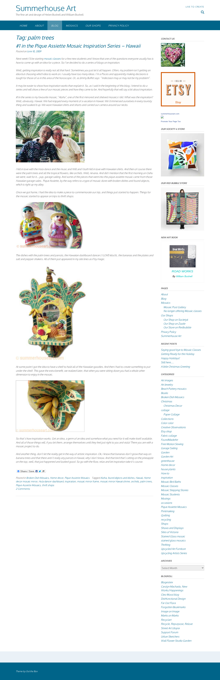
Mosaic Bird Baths (171, 481)
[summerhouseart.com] (162, 117)
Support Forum (169, 632)
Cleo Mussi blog (170, 594)
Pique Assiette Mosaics (77, 477)
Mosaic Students (170, 494)
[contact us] (173, 65)
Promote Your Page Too (171, 121)
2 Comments (23, 488)
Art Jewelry (167, 384)
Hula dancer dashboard (51, 481)
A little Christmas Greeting (175, 366)
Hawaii (139, 477)
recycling (166, 519)
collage (165, 410)
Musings (165, 498)
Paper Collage (171, 414)
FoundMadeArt (169, 439)
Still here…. (167, 362)
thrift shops (48, 485)
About (39, 25)
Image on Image (170, 611)
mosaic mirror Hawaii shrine (115, 481)
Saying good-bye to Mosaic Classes (181, 349)
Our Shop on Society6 (175, 319)
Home (23, 25)
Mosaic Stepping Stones (174, 490)
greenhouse (167, 460)
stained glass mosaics (173, 540)
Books (164, 393)
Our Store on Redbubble (177, 327)
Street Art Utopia (170, 628)
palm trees (146, 481)
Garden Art (167, 456)
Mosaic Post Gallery (174, 307)
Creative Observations (173, 427)
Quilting (165, 515)
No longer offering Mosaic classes (182, 311)
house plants (168, 469)
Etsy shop (166, 431)
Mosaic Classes (169, 486)
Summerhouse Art (46, 8)
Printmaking (167, 511)
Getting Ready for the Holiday (177, 354)
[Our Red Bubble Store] (182, 229)
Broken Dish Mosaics (37, 477)
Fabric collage (169, 435)
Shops (164, 523)
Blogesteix (167, 582)
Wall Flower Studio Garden (176, 640)
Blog (54, 25)
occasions (166, 502)
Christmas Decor (172, 405)
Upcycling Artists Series (174, 553)
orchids (135, 481)
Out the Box (31, 671)
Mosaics (72, 25)
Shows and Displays (172, 528)
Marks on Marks (170, 615)
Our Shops (93, 25)
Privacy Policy (118, 25)
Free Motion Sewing (172, 444)
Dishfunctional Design (173, 598)
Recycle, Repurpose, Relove (176, 624)
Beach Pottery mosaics (173, 388)
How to (165, 473)
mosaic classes (52, 58)
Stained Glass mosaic (173, 536)
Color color (167, 423)
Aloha (103, 477)
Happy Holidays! (170, 358)
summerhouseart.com (170, 114)
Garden (165, 452)
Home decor (56, 477)
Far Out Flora (168, 603)
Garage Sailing (169, 448)
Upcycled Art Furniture (173, 549)
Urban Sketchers (170, 636)
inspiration (70, 481)
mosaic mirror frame (88, 481)
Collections (167, 419)
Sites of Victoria (169, 532)
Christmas (166, 401)
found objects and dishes (121, 477)
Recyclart (166, 619)
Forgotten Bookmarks (173, 607)
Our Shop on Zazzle (174, 323)
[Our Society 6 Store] (182, 175)
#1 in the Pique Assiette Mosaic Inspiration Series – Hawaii (78, 46)
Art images (167, 380)
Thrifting (165, 544)
